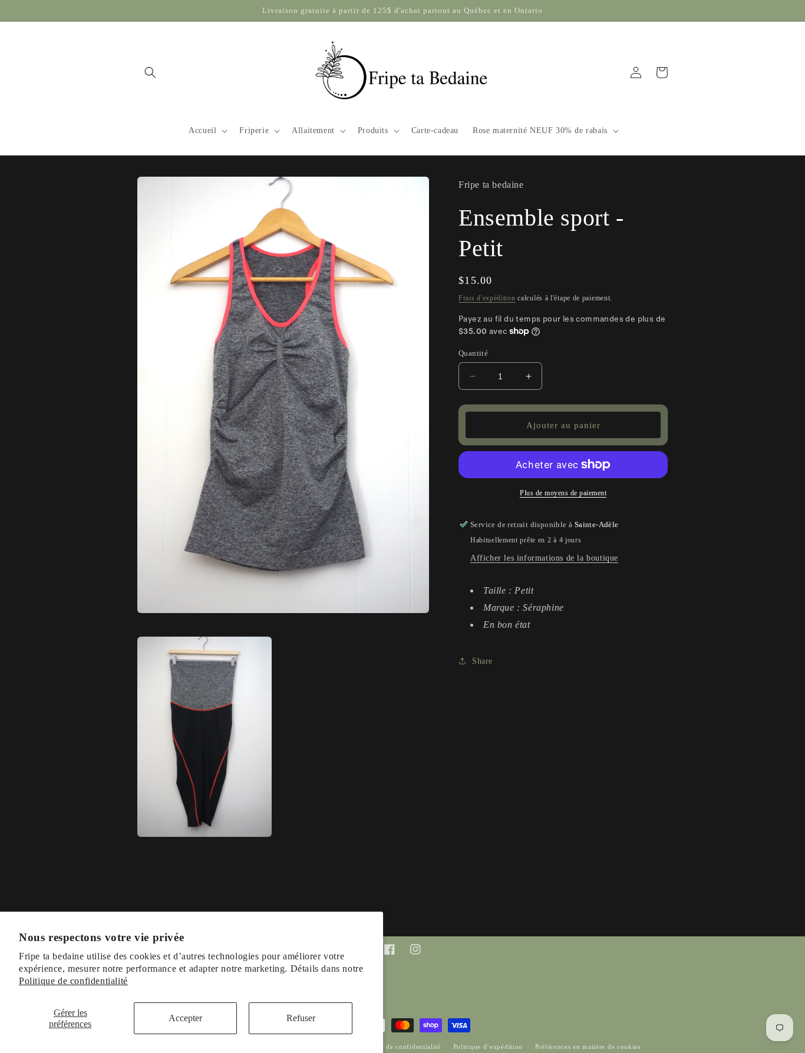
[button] (150, 72)
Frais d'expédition (487, 298)
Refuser (300, 1018)
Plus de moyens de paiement (563, 493)
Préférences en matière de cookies (588, 1046)
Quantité (473, 353)
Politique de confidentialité (73, 981)
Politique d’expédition (488, 1046)
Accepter (185, 1018)
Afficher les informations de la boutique (544, 558)
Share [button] (482, 661)
